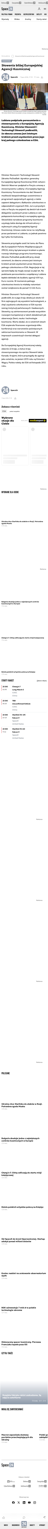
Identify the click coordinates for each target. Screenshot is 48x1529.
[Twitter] (18, 1502)
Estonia (40, 359)
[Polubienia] (3, 1517)
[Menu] (45, 9)
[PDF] (15, 398)
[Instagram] (34, 1502)
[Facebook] (13, 1502)
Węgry (4, 362)
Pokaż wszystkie (15, 411)
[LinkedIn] (24, 1502)
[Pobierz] (42, 77)
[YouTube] (29, 1502)
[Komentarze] (24, 1517)
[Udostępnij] (44, 1517)
